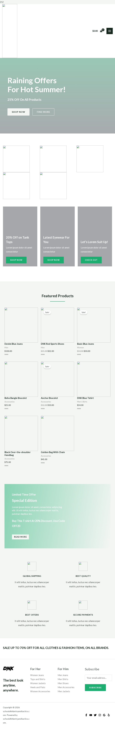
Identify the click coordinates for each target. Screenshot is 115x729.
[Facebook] (86, 715)
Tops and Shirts (37, 679)
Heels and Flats (37, 687)
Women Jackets (38, 683)
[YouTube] (90, 715)
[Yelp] (108, 715)
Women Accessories (40, 691)
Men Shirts (63, 679)
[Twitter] (95, 715)
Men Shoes (63, 683)
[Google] (104, 715)
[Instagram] (99, 715)
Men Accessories (66, 687)
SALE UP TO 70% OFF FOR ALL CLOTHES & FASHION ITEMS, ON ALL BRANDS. (56, 648)
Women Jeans (37, 675)
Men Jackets (64, 691)
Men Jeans (63, 675)
